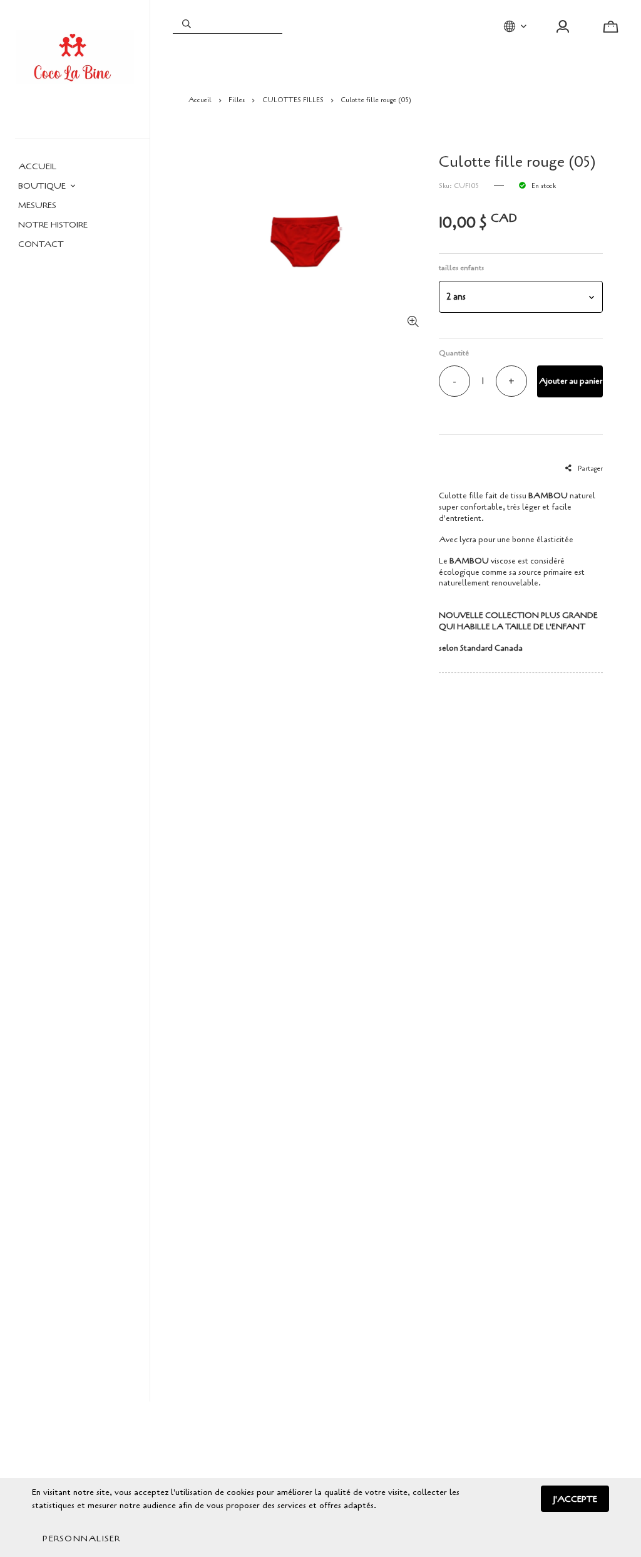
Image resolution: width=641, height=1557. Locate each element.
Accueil (200, 100)
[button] (521, 297)
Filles (236, 100)
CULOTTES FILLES (293, 100)
